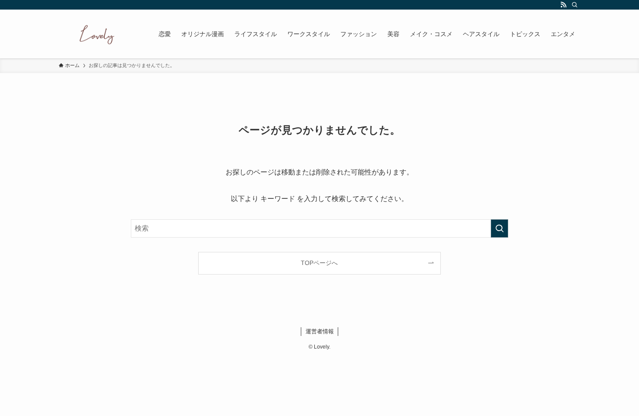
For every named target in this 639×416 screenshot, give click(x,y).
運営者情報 (320, 331)
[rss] (563, 5)
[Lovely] (97, 34)
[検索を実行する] (499, 228)
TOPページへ (319, 262)
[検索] (574, 5)
